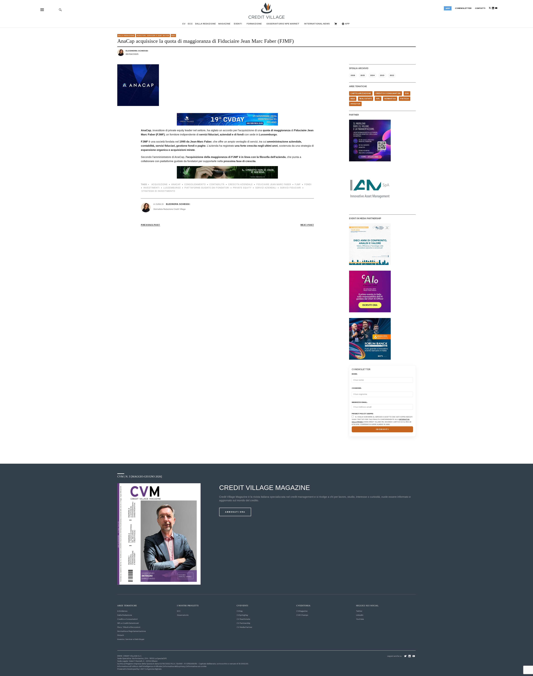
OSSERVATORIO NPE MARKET (282, 23)
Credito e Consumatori (127, 619)
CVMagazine (301, 611)
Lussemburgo (172, 187)
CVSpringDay (242, 615)
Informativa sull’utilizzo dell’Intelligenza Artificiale (139, 666)
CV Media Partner (244, 627)
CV (183, 23)
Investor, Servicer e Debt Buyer (130, 639)
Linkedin (359, 615)
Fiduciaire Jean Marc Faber (273, 184)
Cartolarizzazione (360, 93)
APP (347, 23)
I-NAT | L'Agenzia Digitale (150, 669)
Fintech (404, 98)
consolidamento (195, 184)
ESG (407, 93)
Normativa (390, 98)
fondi (307, 184)
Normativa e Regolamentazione (131, 631)
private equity (242, 187)
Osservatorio (183, 615)
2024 (372, 75)
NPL (378, 98)
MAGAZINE (224, 23)
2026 (353, 75)
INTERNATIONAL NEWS (317, 23)
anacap (176, 184)
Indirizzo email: (360, 402)
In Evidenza (122, 611)
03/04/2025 (132, 54)
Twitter (359, 611)
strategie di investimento (158, 191)
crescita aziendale (240, 184)
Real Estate (365, 98)
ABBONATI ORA (235, 511)
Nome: (355, 374)
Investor (355, 104)
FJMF (298, 184)
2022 (392, 75)
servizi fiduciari (290, 187)
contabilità (216, 184)
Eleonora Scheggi (137, 50)
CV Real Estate (243, 619)
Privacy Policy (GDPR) (362, 414)
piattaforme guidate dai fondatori (206, 187)
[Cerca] (60, 10)
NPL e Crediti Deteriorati (128, 623)
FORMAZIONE (254, 23)
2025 (362, 75)
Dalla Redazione (205, 23)
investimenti (151, 187)
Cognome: (357, 388)
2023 (382, 75)
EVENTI (238, 23)
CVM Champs (302, 615)
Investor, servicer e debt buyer (153, 35)
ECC (190, 23)
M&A (173, 35)
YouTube (360, 619)
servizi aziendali (265, 187)
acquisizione (159, 184)
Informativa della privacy (174, 666)
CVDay (240, 611)
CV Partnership (243, 623)
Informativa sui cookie (196, 666)
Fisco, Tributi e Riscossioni (128, 627)
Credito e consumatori (388, 93)
